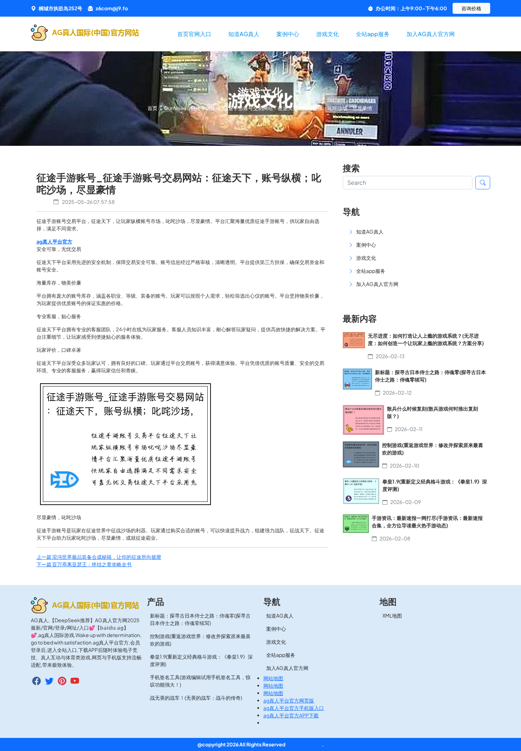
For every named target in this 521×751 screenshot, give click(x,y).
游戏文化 (327, 34)
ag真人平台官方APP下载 (291, 715)
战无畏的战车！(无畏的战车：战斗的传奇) (196, 697)
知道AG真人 (243, 34)
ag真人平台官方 (304, 744)
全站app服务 (373, 34)
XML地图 (392, 615)
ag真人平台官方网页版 (288, 700)
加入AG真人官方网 (431, 34)
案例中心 (287, 34)
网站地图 (273, 678)
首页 (152, 108)
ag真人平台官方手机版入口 (293, 708)
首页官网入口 (194, 34)
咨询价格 (471, 8)
